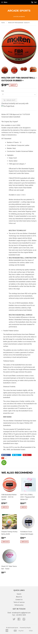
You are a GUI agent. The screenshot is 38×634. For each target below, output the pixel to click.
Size (2, 91)
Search (19, 594)
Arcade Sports (19, 10)
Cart (35, 2)
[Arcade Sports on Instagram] (24, 620)
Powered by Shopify (25, 627)
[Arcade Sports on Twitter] (14, 620)
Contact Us (19, 599)
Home (3, 22)
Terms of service (19, 602)
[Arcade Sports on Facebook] (19, 620)
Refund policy (19, 605)
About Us (19, 597)
